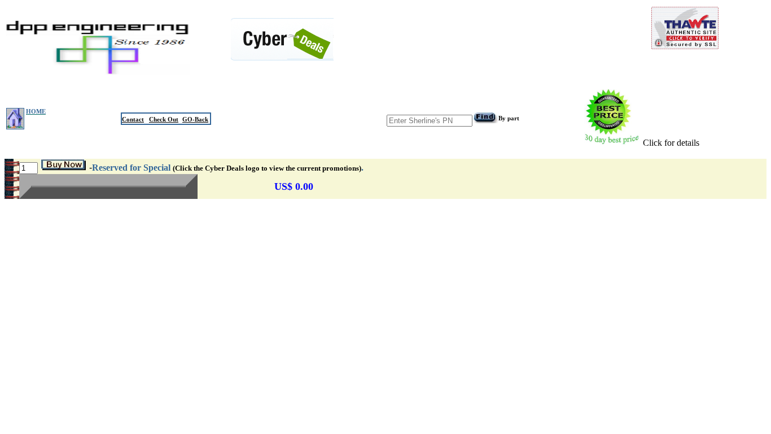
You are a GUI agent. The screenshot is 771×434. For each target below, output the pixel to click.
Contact (133, 119)
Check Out (163, 119)
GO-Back (195, 119)
